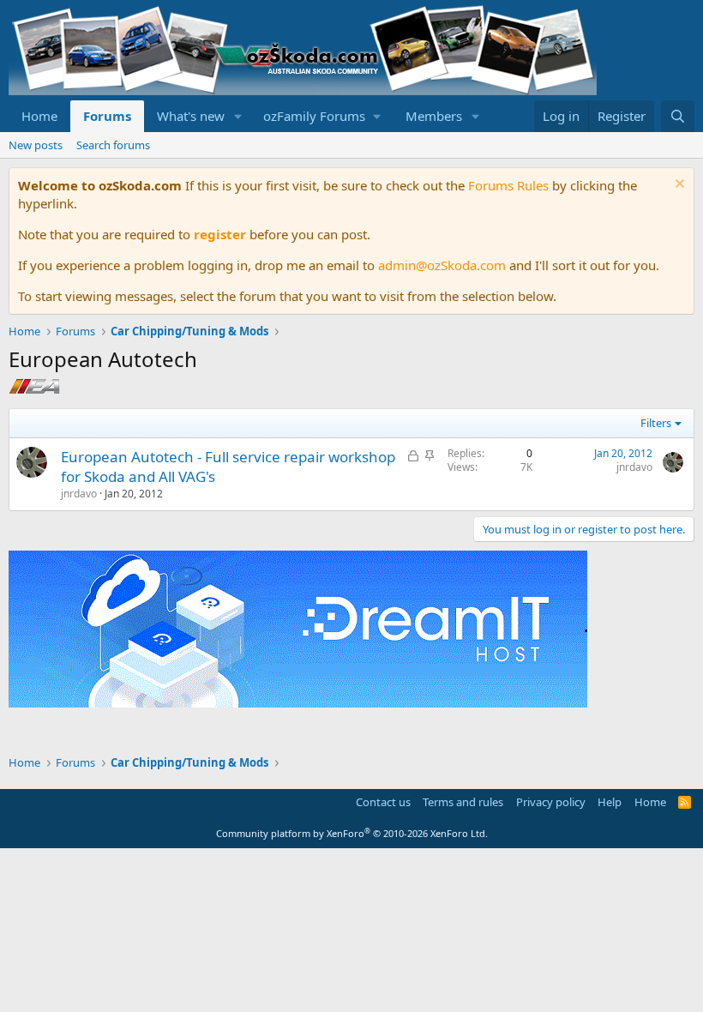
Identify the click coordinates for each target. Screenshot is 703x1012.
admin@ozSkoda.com (442, 265)
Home (39, 115)
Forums (107, 115)
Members (434, 115)
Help (610, 802)
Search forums (113, 145)
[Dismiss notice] (677, 186)
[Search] (677, 116)
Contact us (383, 802)
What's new (191, 115)
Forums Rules (508, 185)
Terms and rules (463, 802)
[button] (238, 116)
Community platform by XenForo (352, 833)
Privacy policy (551, 802)
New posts (36, 145)
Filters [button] (655, 423)
